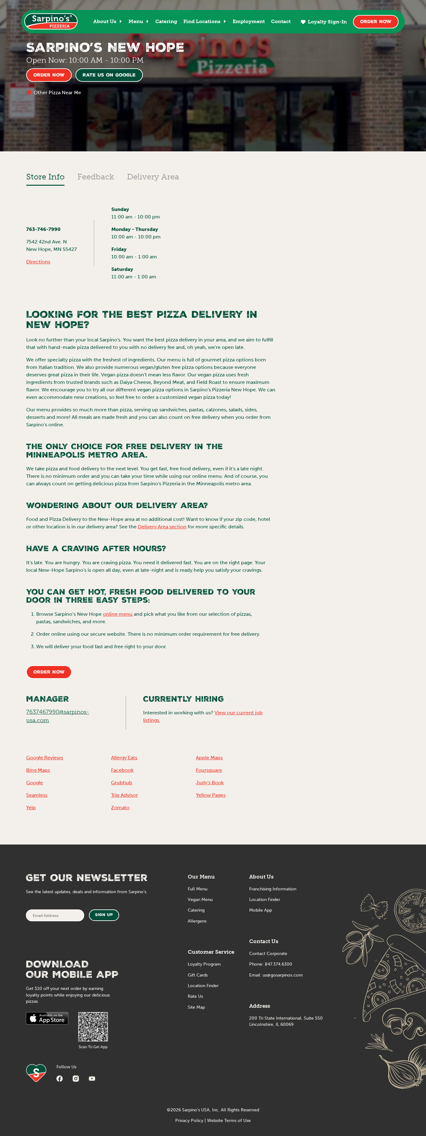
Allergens (197, 921)
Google (34, 783)
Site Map (196, 1007)
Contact (281, 21)
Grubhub (121, 783)
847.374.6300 (278, 964)
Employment (249, 21)
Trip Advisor (124, 795)
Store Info (45, 177)
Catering (166, 21)
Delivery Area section (162, 527)
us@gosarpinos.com (283, 975)
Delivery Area (153, 177)
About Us (104, 21)
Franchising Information (272, 889)
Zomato (120, 807)
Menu (135, 21)
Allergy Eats (124, 758)
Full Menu (197, 889)
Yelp (31, 807)
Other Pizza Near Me (57, 92)
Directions (38, 262)
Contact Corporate (268, 953)
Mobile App (260, 910)
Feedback (95, 177)
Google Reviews (44, 758)
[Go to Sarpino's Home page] (51, 21)
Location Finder (203, 985)
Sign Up (104, 915)
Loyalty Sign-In (327, 22)
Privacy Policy (189, 1120)
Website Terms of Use (229, 1120)
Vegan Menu (200, 899)
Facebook (122, 770)
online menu (118, 614)
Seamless (36, 795)
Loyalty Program (204, 964)
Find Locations (201, 21)
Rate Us (195, 996)
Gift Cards (198, 975)
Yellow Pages (210, 795)
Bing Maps (38, 770)
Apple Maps (209, 758)
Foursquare (209, 770)
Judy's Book (210, 783)
